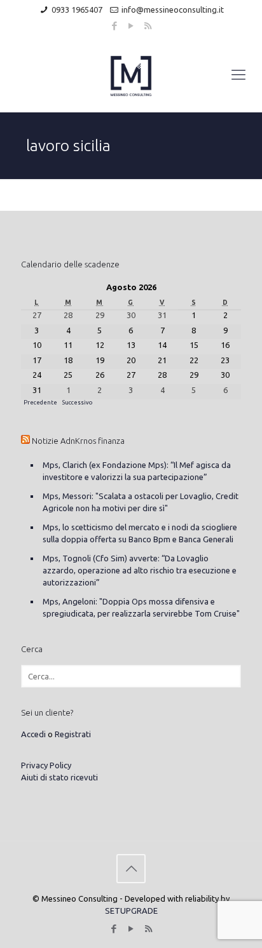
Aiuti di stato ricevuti (59, 777)
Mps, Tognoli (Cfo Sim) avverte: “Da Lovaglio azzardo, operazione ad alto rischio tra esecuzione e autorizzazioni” (140, 570)
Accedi (33, 734)
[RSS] (148, 25)
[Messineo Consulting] (131, 74)
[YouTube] (131, 25)
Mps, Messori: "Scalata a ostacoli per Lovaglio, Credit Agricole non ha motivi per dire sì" (140, 501)
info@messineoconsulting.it (172, 9)
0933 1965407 (77, 9)
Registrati (73, 734)
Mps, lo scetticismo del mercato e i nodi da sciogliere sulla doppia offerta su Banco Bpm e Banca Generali (140, 533)
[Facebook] (114, 25)
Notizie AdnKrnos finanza (78, 440)
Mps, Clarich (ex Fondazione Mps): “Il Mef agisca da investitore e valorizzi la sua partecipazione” (137, 470)
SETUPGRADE (131, 910)
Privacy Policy (46, 765)
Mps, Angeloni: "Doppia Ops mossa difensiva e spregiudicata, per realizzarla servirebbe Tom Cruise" (141, 607)
